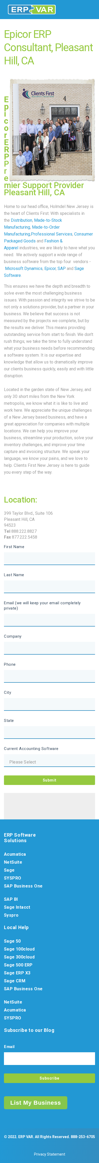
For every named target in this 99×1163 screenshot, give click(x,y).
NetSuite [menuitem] (13, 862)
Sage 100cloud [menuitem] (19, 949)
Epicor (50, 268)
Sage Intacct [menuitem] (17, 907)
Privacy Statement (49, 1154)
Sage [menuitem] (9, 870)
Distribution (21, 220)
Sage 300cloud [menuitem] (19, 957)
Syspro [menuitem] (11, 915)
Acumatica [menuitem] (15, 854)
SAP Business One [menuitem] (23, 886)
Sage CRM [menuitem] (14, 980)
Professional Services (51, 234)
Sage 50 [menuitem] (12, 941)
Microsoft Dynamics (24, 268)
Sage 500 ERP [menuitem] (18, 964)
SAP (62, 268)
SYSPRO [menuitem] (12, 878)
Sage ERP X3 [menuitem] (17, 972)
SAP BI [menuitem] (11, 899)
